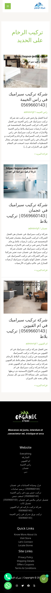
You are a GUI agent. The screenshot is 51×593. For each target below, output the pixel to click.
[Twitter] (23, 586)
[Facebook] (28, 586)
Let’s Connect (25, 541)
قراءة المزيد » (40, 153)
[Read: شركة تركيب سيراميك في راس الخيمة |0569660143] (26, 70)
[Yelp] (34, 586)
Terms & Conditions (25, 568)
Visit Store (25, 538)
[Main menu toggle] (8, 6)
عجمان (44, 228)
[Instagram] (17, 586)
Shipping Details (25, 560)
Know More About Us (25, 534)
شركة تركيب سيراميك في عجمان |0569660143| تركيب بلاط (27, 213)
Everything (25, 453)
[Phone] (8, 577)
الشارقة (25, 457)
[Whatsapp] (8, 585)
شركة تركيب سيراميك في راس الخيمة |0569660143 (28, 99)
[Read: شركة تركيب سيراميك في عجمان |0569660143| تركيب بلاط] (26, 181)
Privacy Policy (25, 557)
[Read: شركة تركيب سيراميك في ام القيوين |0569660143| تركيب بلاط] (26, 296)
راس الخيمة (41, 112)
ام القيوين (42, 343)
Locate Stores (25, 545)
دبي (25, 471)
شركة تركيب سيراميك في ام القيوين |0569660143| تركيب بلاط (27, 328)
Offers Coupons (25, 564)
